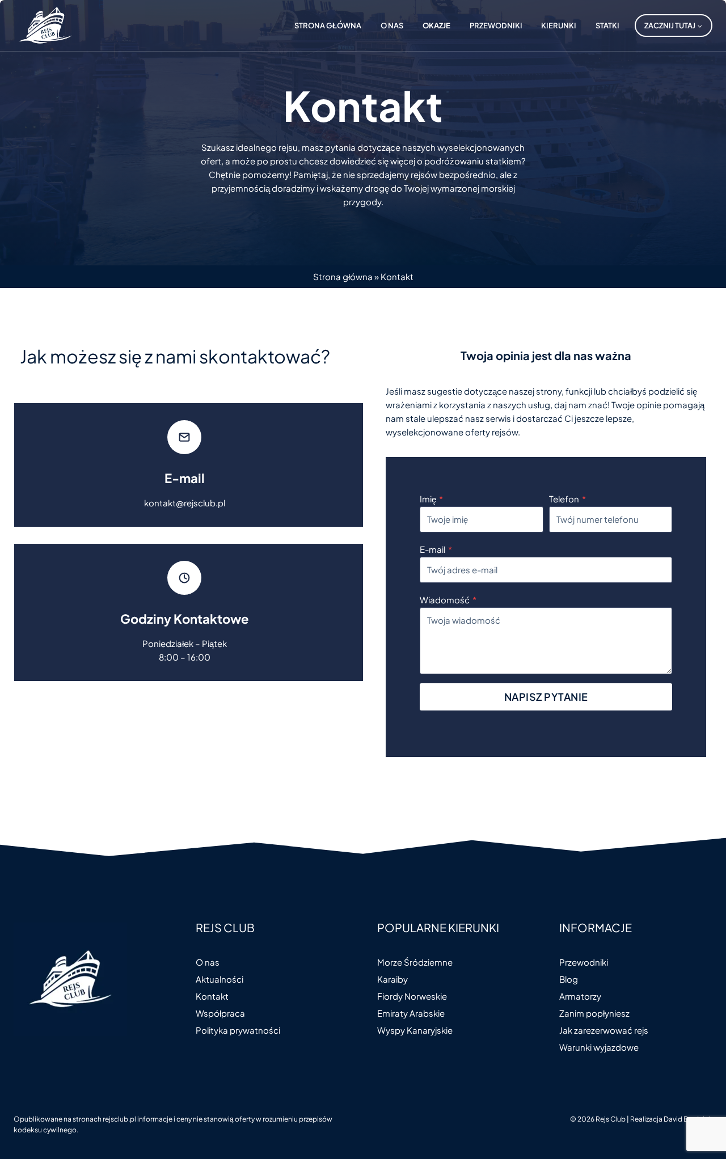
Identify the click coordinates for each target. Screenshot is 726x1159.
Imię (431, 498)
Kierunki (558, 25)
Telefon (567, 498)
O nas (392, 25)
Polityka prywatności (238, 1030)
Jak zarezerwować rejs (603, 1030)
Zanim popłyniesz (594, 1013)
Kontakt (212, 996)
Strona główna (327, 25)
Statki (607, 25)
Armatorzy (580, 996)
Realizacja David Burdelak (671, 1119)
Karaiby (392, 979)
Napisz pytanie (546, 696)
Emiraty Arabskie (411, 1013)
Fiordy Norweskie (412, 996)
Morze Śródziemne (415, 962)
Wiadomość (448, 599)
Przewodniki (496, 25)
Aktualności (219, 979)
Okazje (436, 25)
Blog (568, 979)
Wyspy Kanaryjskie (415, 1030)
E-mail (436, 549)
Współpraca (220, 1013)
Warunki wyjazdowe (599, 1047)
